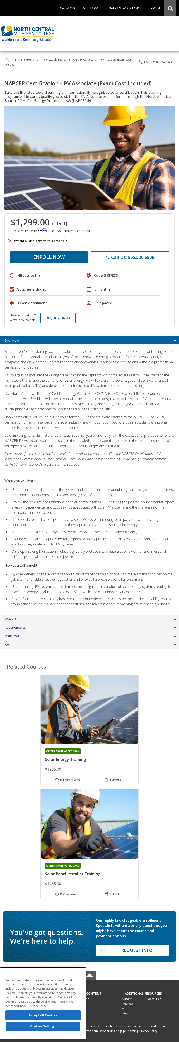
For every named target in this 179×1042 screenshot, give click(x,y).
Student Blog (152, 999)
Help (125, 1013)
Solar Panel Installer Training (72, 873)
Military (127, 999)
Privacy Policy (148, 1031)
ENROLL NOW (49, 257)
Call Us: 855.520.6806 (157, 62)
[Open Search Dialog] (170, 8)
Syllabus (10, 619)
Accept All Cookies (43, 1015)
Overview (11, 340)
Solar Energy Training (65, 759)
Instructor (11, 636)
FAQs (8, 644)
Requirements (15, 627)
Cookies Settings (43, 1026)
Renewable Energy (55, 59)
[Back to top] (89, 992)
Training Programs (26, 59)
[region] (43, 1003)
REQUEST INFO (58, 318)
